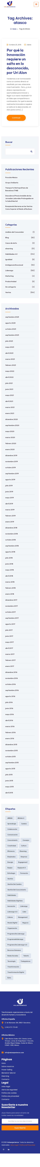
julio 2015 (9, 775)
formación (24, 873)
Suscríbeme (20, 1128)
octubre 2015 (10, 756)
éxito (9, 978)
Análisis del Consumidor (14, 232)
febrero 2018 (10, 588)
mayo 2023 (9, 347)
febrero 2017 (10, 660)
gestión (10, 879)
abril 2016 (9, 720)
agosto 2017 (10, 624)
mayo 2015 (9, 787)
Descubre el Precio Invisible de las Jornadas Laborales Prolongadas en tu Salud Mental (19, 198)
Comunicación (12, 835)
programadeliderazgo (15, 939)
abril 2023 (9, 353)
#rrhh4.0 (21, 818)
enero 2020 (10, 449)
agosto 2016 (10, 696)
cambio (24, 824)
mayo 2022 (9, 371)
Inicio (14, 29)
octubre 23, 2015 (15, 45)
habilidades (11, 895)
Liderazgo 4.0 (12, 912)
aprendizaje (11, 824)
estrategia (11, 873)
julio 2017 (9, 630)
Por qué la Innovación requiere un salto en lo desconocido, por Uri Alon (18, 61)
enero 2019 (9, 522)
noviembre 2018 (11, 534)
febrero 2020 (10, 443)
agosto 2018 (10, 552)
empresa (24, 857)
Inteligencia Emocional (14, 265)
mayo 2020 (9, 431)
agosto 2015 (10, 769)
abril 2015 (9, 793)
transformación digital (15, 972)
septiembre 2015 (12, 762)
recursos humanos (14, 950)
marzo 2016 (9, 726)
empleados (11, 857)
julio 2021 (9, 383)
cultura (23, 846)
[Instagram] (4, 1149)
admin (28, 45)
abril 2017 (9, 648)
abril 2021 (9, 401)
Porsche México (11, 177)
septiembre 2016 (12, 690)
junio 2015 (9, 781)
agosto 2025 (10, 323)
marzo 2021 (9, 407)
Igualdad (8, 259)
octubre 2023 (10, 329)
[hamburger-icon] (36, 4)
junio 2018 (9, 564)
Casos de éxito (11, 243)
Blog (7, 237)
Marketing (9, 276)
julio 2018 (9, 558)
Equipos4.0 (22, 868)
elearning (9, 248)
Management (22, 917)
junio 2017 (9, 636)
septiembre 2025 (12, 317)
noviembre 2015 (11, 750)
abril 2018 (9, 576)
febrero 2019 (10, 516)
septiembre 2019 (12, 473)
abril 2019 (9, 504)
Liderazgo (9, 270)
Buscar (9, 142)
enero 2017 (9, 666)
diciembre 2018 (11, 528)
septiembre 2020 (12, 425)
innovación (11, 906)
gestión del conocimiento (16, 890)
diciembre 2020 (11, 419)
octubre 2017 (10, 612)
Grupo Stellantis (11, 183)
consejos (26, 840)
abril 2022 (9, 377)
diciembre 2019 (11, 455)
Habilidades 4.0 (11, 254)
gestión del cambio (14, 884)
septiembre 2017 (12, 618)
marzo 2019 (9, 510)
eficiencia (10, 851)
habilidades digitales (15, 901)
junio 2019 (9, 492)
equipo (9, 868)
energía (10, 862)
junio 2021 (9, 389)
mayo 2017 (9, 642)
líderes (10, 917)
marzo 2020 (10, 437)
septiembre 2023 (12, 335)
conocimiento (12, 840)
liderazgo (23, 906)
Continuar (16, 118)
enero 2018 (9, 594)
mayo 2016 (9, 714)
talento (26, 956)
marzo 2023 (10, 359)
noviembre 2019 (11, 461)
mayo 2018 (9, 570)
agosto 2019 (10, 479)
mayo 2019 (9, 498)
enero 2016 (9, 738)
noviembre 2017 (11, 606)
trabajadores (25, 961)
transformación (13, 967)
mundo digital (12, 923)
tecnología (11, 961)
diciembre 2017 (11, 600)
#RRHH (9, 818)
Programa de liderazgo (15, 934)
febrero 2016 (10, 732)
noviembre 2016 (11, 678)
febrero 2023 (10, 365)
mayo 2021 (9, 395)
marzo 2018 (9, 582)
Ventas (8, 292)
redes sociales (12, 956)
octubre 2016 (10, 684)
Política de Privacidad (27, 1145)
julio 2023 (9, 341)
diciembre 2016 (11, 672)
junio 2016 (9, 708)
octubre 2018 (10, 540)
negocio (25, 923)
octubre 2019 (10, 467)
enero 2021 (9, 413)
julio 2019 (9, 486)
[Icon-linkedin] (9, 1149)
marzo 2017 (9, 654)
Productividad (10, 281)
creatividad (11, 846)
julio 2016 (9, 702)
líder (24, 912)
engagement (22, 862)
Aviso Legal (14, 1145)
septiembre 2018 (12, 546)
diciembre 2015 (11, 744)
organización (12, 928)
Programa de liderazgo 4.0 (17, 945)
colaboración (12, 829)
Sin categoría (10, 287)
